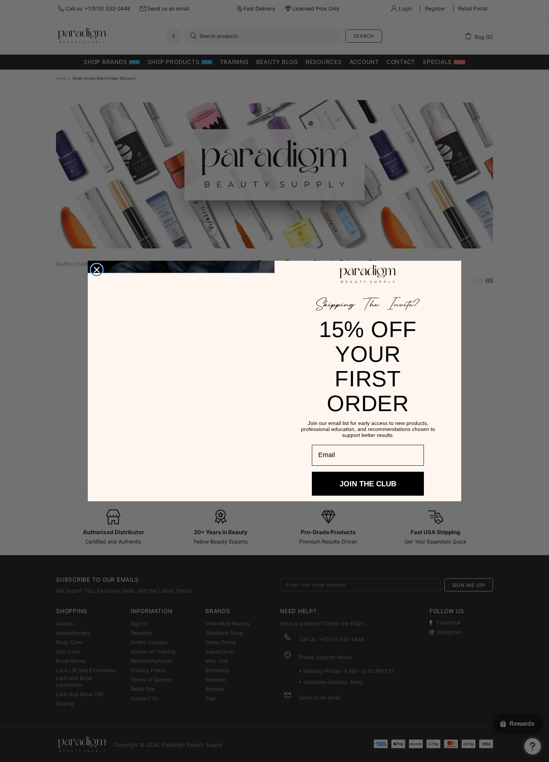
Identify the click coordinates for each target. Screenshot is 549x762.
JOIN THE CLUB (368, 476)
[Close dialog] (97, 270)
